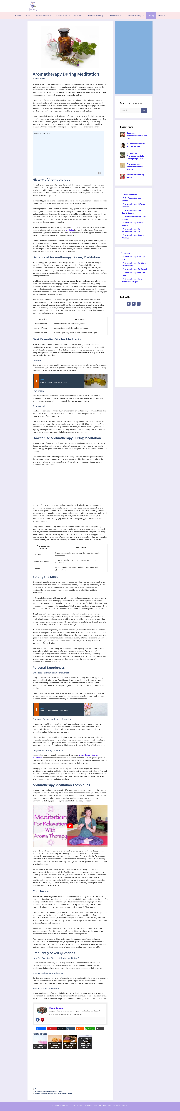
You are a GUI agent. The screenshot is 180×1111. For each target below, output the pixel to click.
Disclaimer (116, 1105)
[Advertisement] (114, 6)
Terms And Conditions (103, 1105)
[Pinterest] (42, 1020)
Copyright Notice (76, 1105)
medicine (70, 230)
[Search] (144, 110)
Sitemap (125, 1105)
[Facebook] (38, 1020)
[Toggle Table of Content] (99, 173)
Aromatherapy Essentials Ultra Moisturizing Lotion (53, 1093)
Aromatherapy (40, 1089)
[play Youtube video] (70, 826)
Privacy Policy (89, 1105)
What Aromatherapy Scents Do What (48, 1091)
